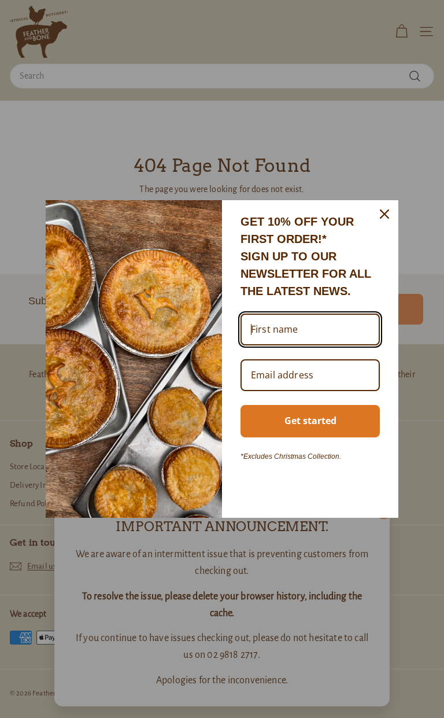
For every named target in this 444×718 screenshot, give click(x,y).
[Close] (384, 214)
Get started (310, 420)
